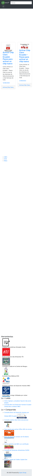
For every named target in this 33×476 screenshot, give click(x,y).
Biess (5, 160)
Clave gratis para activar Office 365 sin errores (18, 429)
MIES (5, 157)
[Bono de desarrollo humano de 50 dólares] (9, 440)
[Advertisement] (16, 25)
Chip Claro (10, 87)
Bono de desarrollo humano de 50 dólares (16, 436)
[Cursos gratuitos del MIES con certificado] (9, 447)
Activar (5, 87)
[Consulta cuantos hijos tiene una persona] (8, 424)
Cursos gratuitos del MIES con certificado (16, 444)
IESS (5, 159)
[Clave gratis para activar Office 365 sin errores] (9, 433)
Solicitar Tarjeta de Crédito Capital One (15, 459)
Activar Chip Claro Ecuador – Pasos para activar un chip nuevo (24, 56)
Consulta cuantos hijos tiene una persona (16, 420)
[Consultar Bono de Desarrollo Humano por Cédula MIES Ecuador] (22, 416)
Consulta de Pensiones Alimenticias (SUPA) (16, 450)
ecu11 (7, 3)
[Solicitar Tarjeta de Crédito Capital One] (8, 464)
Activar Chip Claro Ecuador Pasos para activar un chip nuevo (8, 58)
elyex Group (22, 472)
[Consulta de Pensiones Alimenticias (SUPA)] (8, 455)
